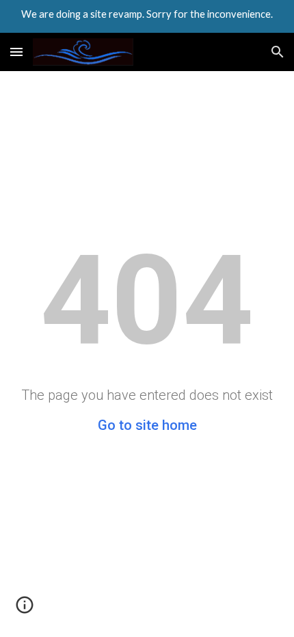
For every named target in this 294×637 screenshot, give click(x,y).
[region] (147, 16)
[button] (16, 51)
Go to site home (147, 425)
